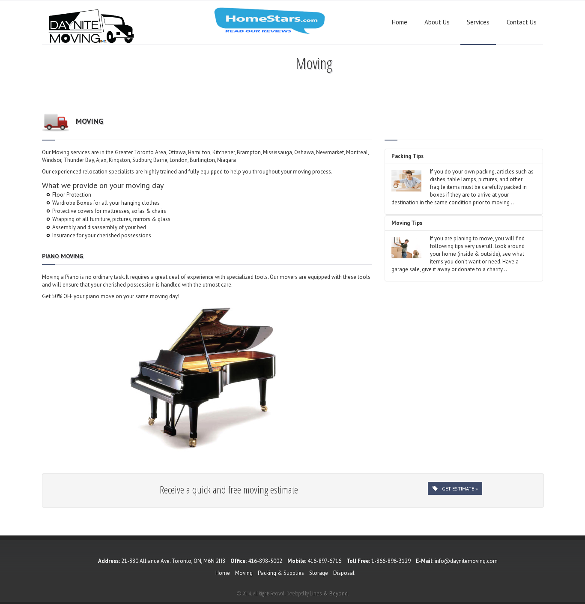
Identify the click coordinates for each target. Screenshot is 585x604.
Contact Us (522, 22)
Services (478, 22)
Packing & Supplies (281, 573)
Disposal (344, 573)
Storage (318, 573)
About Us (437, 22)
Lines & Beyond (329, 593)
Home (399, 22)
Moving (244, 573)
